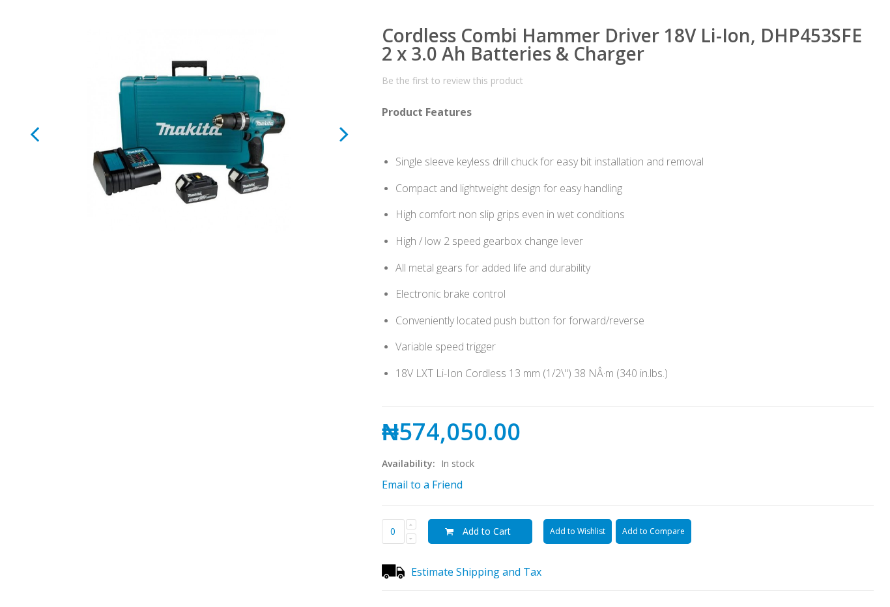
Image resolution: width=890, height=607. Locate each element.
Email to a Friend (422, 484)
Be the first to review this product (452, 80)
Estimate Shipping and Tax (476, 572)
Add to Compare (653, 531)
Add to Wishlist (577, 531)
